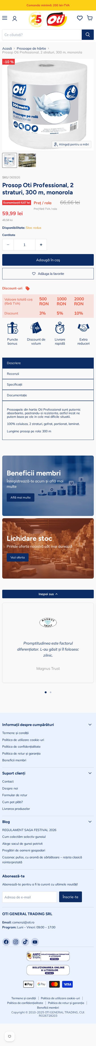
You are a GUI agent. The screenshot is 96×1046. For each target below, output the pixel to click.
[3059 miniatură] (27, 160)
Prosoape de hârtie (31, 48)
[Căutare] (88, 35)
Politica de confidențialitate (21, 747)
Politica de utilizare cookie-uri (23, 740)
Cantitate (8, 235)
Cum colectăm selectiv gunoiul (24, 837)
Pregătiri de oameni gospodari (23, 850)
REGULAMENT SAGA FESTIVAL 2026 (29, 830)
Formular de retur (14, 795)
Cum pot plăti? (12, 802)
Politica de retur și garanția (21, 753)
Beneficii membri (14, 760)
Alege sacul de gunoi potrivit (22, 844)
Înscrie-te (70, 897)
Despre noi (10, 788)
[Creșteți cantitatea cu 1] (41, 244)
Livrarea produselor (16, 809)
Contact (8, 781)
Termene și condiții (15, 733)
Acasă (7, 48)
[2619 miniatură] (9, 160)
